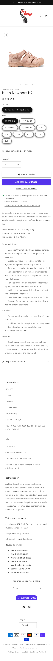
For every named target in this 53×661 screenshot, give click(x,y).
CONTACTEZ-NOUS (13, 420)
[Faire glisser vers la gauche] (21, 84)
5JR (40, 134)
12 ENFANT (10, 127)
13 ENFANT (27, 127)
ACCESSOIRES (11, 407)
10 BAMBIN (10, 121)
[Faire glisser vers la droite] (32, 84)
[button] (5, 16)
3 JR (18, 134)
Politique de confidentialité (18, 652)
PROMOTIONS (11, 413)
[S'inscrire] (40, 588)
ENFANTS (9, 401)
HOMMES (9, 389)
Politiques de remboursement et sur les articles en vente (23, 466)
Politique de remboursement (18, 458)
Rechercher (10, 446)
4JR (29, 134)
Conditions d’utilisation (39, 652)
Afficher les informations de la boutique (22, 205)
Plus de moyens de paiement (26, 188)
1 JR (41, 127)
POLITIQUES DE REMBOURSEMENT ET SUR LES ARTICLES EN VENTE (25, 427)
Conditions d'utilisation (15, 452)
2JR (7, 134)
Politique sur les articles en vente (17, 150)
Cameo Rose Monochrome (17, 110)
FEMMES (9, 395)
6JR (7, 141)
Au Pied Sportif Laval (15, 644)
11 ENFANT (27, 121)
